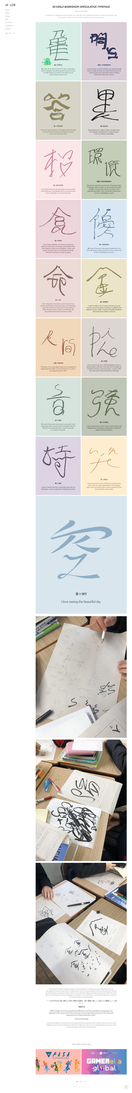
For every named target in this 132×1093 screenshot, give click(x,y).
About (7, 10)
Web (6, 19)
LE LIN (11, 5)
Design (7, 16)
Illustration (9, 26)
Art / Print (8, 22)
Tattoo (7, 13)
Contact (8, 29)
